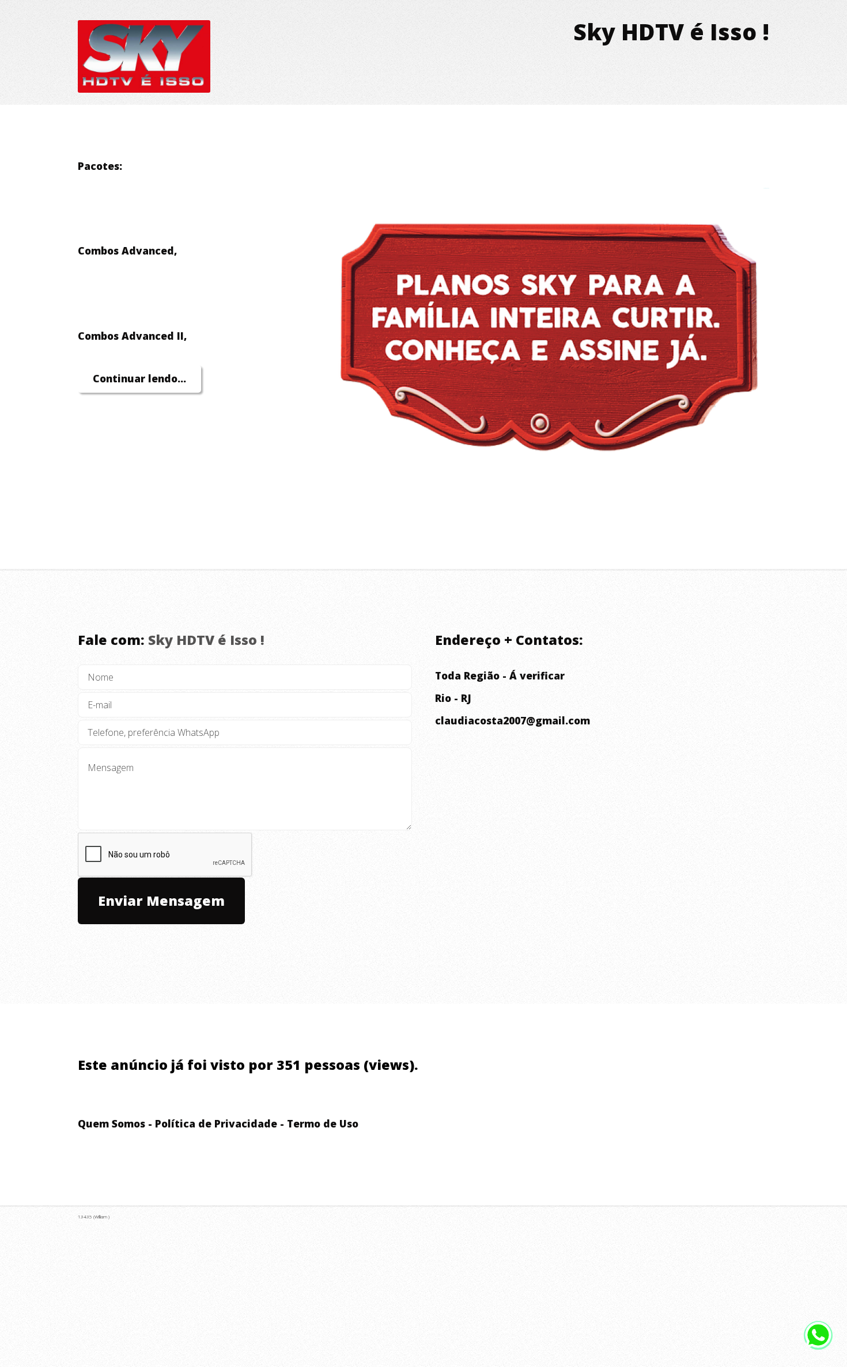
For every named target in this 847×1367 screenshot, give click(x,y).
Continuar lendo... (139, 378)
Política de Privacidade (216, 1123)
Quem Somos (111, 1123)
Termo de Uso (322, 1123)
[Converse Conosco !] (818, 1344)
